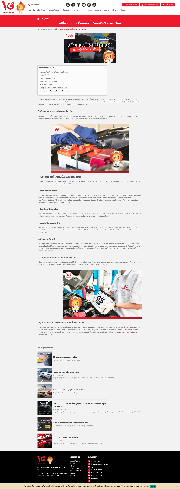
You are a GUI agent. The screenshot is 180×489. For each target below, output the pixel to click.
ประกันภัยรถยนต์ (122, 99)
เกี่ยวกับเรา (41, 10)
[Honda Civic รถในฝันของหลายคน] (45, 440)
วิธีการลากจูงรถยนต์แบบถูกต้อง (65, 357)
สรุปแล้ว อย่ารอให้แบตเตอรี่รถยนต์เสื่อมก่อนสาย (55, 91)
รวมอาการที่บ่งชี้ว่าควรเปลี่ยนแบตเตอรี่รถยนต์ (54, 72)
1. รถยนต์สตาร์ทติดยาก (47, 75)
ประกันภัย (98, 10)
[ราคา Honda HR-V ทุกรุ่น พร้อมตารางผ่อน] (45, 391)
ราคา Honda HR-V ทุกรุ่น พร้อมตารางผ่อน (69, 390)
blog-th (55, 378)
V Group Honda (44, 29)
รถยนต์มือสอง (87, 10)
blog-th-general (73, 378)
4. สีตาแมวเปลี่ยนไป (46, 84)
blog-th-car (63, 378)
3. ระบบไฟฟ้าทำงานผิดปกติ (48, 81)
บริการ (76, 10)
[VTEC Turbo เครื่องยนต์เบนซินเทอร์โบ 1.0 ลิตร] (45, 424)
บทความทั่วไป (54, 29)
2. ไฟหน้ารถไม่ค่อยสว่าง (47, 78)
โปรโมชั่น (66, 10)
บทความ (106, 10)
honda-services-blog (73, 360)
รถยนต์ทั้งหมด (54, 10)
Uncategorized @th (99, 378)
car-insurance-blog (87, 412)
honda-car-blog (86, 378)
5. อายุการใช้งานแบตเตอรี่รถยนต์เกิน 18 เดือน (54, 88)
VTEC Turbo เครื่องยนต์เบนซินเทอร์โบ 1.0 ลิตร (70, 422)
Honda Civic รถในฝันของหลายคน (65, 438)
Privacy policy (145, 486)
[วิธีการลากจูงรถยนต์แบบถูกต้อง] (45, 358)
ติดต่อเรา (124, 10)
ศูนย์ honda (51, 334)
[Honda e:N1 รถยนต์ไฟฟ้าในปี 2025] (45, 375)
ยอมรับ (153, 486)
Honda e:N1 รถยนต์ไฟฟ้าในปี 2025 (66, 372)
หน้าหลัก (32, 10)
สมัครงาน (115, 10)
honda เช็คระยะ (124, 332)
